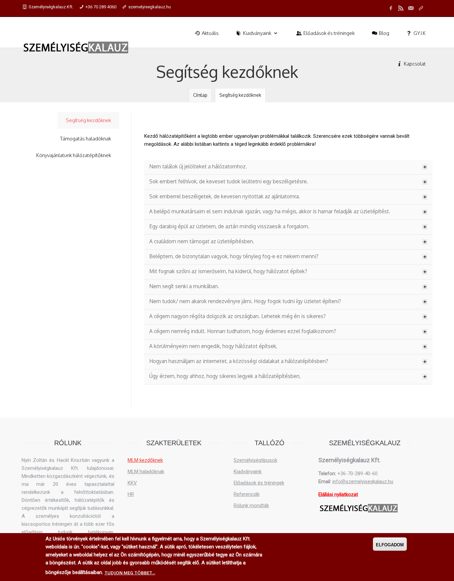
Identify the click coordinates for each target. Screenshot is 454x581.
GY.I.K (419, 33)
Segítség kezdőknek (240, 95)
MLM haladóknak (146, 472)
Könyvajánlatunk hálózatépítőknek (73, 155)
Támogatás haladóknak (85, 138)
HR (131, 494)
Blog (383, 33)
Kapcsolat (414, 64)
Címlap (200, 95)
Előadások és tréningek (328, 33)
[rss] (401, 8)
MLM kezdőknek (145, 460)
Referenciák (247, 494)
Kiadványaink (257, 33)
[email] (411, 8)
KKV (132, 483)
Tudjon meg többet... (129, 572)
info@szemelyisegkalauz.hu (362, 481)
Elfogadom (390, 544)
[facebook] (391, 8)
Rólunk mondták (251, 505)
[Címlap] (76, 47)
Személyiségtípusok (255, 460)
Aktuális (210, 33)
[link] (421, 8)
